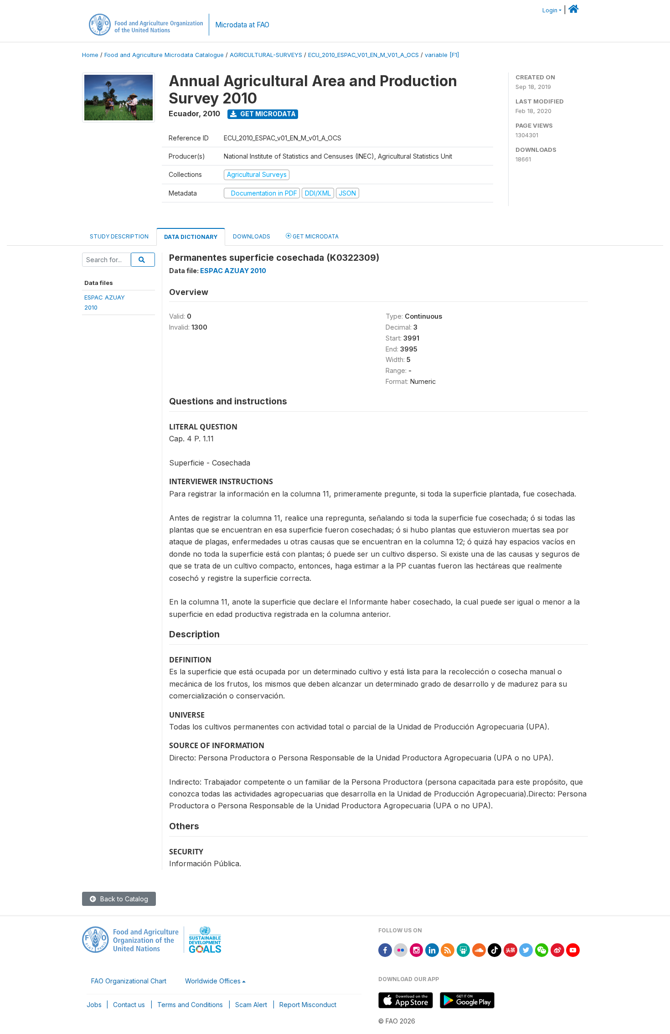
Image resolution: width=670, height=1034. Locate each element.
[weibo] (557, 949)
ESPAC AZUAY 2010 (233, 270)
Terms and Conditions (190, 1004)
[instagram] (416, 949)
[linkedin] (432, 949)
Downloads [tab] (251, 236)
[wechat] (542, 949)
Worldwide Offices (213, 981)
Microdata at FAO (242, 25)
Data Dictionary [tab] (190, 236)
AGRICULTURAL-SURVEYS (266, 55)
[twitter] (526, 949)
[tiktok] (494, 949)
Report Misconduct (307, 1004)
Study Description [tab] (119, 236)
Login (549, 10)
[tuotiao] (510, 949)
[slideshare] (463, 949)
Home (90, 55)
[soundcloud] (479, 949)
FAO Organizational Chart (128, 981)
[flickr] (400, 949)
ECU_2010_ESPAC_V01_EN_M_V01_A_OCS (363, 55)
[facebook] (385, 949)
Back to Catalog (123, 899)
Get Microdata (267, 114)
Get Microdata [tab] (315, 236)
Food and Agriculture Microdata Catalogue (164, 55)
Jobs (94, 1004)
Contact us (129, 1004)
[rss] (447, 949)
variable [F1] (442, 55)
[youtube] (573, 949)
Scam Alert (251, 1004)
